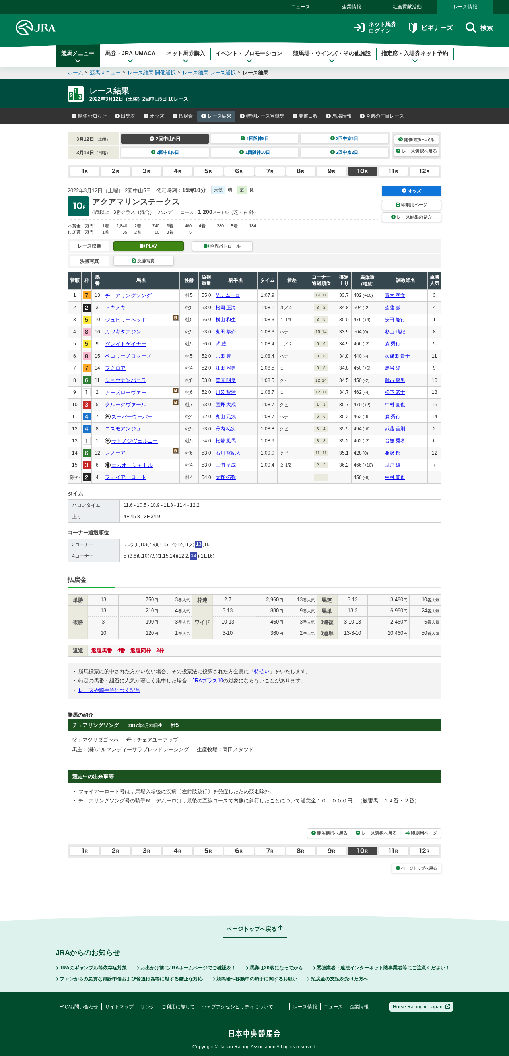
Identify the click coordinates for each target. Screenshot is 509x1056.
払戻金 (186, 116)
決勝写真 (146, 260)
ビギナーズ (437, 27)
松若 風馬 (226, 441)
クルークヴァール (125, 404)
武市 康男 (395, 380)
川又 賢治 (226, 392)
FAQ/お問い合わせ (78, 1006)
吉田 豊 (223, 356)
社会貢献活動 (407, 7)
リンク (147, 1006)
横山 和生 (226, 319)
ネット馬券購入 (185, 53)
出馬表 (128, 116)
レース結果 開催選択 (152, 73)
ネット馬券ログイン (382, 27)
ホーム (75, 73)
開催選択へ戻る (419, 139)
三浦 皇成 (226, 465)
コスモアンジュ (123, 429)
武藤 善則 (395, 429)
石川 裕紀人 (228, 453)
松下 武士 (395, 392)
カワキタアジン (123, 332)
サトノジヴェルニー (134, 441)
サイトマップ (119, 1006)
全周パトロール (225, 246)
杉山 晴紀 (395, 332)
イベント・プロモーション (249, 53)
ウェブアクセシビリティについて (237, 1006)
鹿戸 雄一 (395, 465)
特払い (262, 671)
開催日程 (308, 116)
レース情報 (465, 7)
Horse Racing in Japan (418, 1006)
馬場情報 (342, 116)
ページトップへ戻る (419, 868)
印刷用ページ (414, 204)
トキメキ (115, 307)
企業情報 (351, 7)
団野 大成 (226, 404)
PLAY (151, 246)
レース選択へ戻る (419, 151)
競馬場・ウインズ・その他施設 (332, 53)
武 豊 (221, 344)
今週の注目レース (385, 116)
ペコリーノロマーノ (128, 356)
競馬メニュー (78, 53)
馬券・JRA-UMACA (130, 53)
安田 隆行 (395, 319)
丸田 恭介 (226, 332)
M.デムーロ (228, 295)
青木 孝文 (395, 295)
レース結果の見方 (414, 217)
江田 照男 (226, 368)
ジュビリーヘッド (125, 320)
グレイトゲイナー (125, 344)
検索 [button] (486, 27)
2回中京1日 (347, 138)
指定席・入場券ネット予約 (414, 53)
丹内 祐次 (226, 429)
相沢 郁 (392, 453)
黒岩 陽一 (395, 368)
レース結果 (219, 116)
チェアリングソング (128, 295)
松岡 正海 (226, 307)
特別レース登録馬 (265, 116)
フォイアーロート (125, 477)
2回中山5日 (168, 138)
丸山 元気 (226, 416)
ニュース (300, 7)
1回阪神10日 (257, 152)
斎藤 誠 (392, 307)
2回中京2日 (347, 152)
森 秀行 (392, 344)
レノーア (115, 453)
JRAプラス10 (207, 681)
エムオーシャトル (132, 465)
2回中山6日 (168, 152)
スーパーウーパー (132, 417)
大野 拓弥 (226, 477)
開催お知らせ (92, 116)
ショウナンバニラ (125, 380)
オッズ (157, 116)
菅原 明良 (226, 380)
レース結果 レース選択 (209, 73)
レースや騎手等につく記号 (109, 690)
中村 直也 (395, 404)
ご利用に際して (178, 1006)
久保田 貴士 (397, 356)
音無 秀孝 (395, 441)
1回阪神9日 (258, 138)
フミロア (115, 368)
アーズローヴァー (125, 392)
